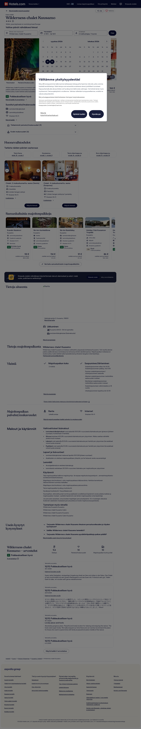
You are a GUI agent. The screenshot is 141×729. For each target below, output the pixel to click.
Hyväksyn (96, 114)
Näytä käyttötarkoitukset (49, 114)
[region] (71, 97)
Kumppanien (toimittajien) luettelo (50, 105)
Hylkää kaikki (79, 114)
